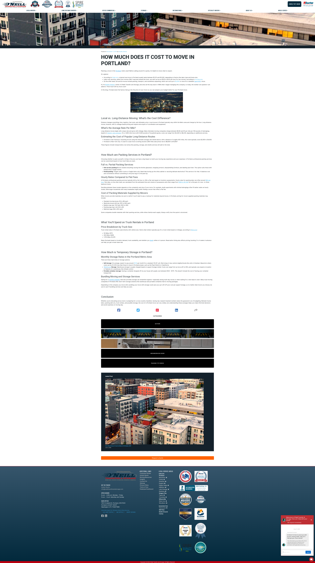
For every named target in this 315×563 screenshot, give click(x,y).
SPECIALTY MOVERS (214, 10)
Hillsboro (162, 487)
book (151, 240)
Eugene (161, 483)
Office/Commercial (108, 10)
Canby (161, 479)
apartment (197, 81)
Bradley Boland (123, 51)
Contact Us (143, 481)
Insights (102, 47)
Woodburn (162, 503)
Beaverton (162, 477)
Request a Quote (157, 458)
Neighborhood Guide (157, 353)
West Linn (162, 501)
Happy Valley (163, 485)
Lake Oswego (163, 489)
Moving (109, 47)
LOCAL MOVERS (30, 10)
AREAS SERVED (282, 10)
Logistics (157, 333)
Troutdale (162, 497)
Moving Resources (146, 477)
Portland (118, 71)
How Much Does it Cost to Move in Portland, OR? (118, 446)
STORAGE (143, 10)
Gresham (162, 481)
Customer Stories (145, 473)
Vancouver (162, 508)
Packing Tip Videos (157, 363)
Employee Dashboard (146, 489)
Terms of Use (144, 487)
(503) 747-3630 (294, 4)
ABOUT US (249, 10)
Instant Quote (105, 487)
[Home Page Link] (119, 475)
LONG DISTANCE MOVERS (69, 10)
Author (157, 323)
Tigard (161, 495)
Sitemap (142, 483)
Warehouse (107, 267)
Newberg (162, 491)
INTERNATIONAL (177, 10)
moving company (114, 279)
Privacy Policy (144, 485)
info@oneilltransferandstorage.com (112, 489)
